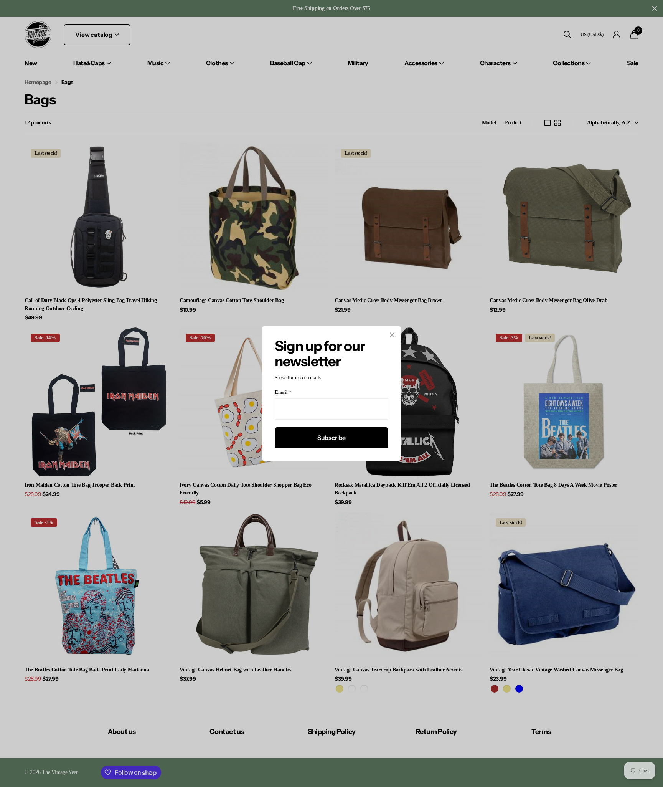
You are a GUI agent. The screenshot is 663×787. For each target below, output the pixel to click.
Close (392, 334)
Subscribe (331, 437)
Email (283, 392)
